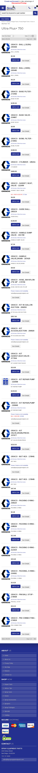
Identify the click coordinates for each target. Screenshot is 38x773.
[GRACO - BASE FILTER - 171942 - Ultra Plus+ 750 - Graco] (5, 96)
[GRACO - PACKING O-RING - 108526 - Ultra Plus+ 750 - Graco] (5, 528)
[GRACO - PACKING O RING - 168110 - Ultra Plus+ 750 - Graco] (5, 505)
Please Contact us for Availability (19, 291)
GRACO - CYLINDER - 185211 (23, 162)
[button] (19, 13)
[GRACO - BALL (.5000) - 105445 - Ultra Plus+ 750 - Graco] (5, 72)
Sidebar (7, 19)
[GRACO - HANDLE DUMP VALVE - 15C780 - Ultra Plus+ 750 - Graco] (5, 237)
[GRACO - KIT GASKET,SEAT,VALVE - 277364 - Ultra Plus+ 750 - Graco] (5, 358)
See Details (25, 61)
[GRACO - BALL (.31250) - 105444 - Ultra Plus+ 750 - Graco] (5, 49)
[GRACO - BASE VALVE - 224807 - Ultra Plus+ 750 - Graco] (5, 119)
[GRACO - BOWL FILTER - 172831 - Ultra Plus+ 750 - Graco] (5, 143)
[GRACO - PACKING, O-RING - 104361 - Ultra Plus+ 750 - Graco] (5, 575)
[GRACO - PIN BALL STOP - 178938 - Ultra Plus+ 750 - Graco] (5, 599)
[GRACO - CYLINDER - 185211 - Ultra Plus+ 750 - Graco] (5, 166)
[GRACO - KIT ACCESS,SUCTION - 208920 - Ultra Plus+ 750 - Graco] (5, 333)
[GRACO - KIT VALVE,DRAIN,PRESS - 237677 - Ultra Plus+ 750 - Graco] (5, 435)
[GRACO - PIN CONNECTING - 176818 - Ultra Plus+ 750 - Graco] (5, 622)
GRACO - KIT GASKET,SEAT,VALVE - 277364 (21, 356)
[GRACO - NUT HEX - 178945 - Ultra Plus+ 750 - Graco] (5, 483)
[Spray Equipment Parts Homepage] (16, 7)
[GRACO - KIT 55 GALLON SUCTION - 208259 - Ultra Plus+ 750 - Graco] (5, 309)
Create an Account (11, 1)
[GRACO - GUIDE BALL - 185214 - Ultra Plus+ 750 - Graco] (5, 213)
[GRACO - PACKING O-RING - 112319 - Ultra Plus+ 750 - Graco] (5, 552)
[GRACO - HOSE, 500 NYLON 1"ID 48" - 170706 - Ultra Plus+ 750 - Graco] (5, 284)
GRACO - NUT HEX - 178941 (22, 456)
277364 (25, 194)
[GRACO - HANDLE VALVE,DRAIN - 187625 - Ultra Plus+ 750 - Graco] (5, 260)
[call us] (29, 7)
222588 (22, 416)
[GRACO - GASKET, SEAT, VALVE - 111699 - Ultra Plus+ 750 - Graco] (5, 187)
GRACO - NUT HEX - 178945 (22, 479)
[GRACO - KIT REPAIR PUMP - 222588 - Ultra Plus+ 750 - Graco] (5, 382)
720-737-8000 (5, 756)
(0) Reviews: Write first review (18, 49)
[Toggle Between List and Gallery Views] (34, 36)
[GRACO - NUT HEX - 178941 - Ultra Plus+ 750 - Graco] (5, 461)
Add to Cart (15, 60)
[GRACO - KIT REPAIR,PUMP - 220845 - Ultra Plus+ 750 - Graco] (5, 407)
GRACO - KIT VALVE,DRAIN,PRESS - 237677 (20, 433)
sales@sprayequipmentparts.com (13, 759)
